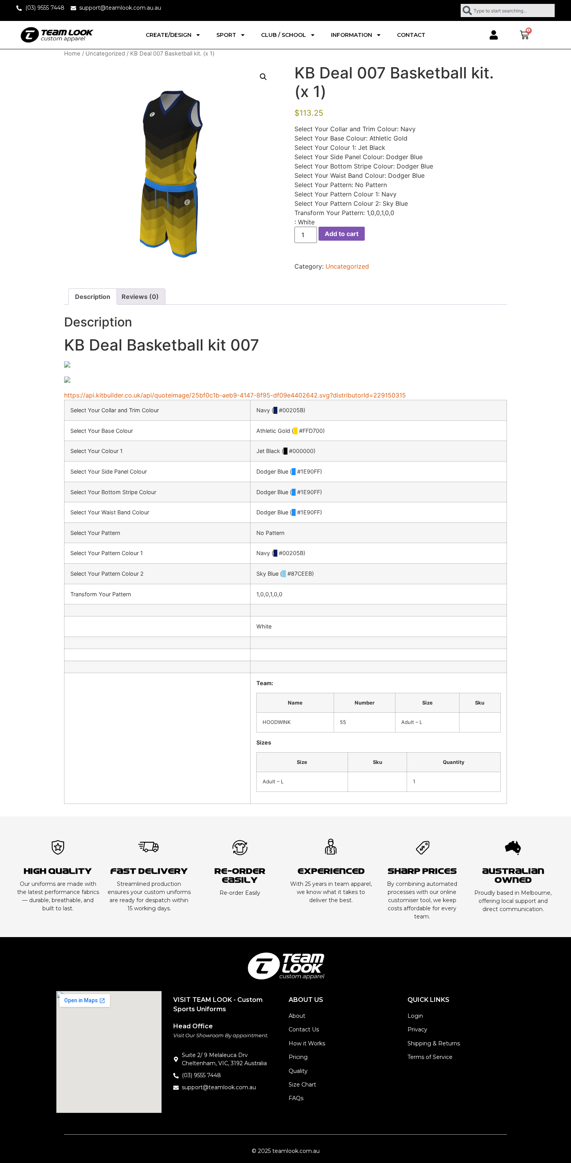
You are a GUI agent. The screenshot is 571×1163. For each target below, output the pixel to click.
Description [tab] (92, 296)
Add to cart (342, 234)
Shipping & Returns (433, 1043)
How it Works (307, 1043)
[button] (263, 77)
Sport (226, 34)
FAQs (296, 1098)
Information (351, 34)
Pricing (298, 1057)
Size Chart (302, 1084)
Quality (298, 1071)
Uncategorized (105, 53)
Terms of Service (430, 1057)
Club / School (283, 34)
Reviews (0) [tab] (140, 296)
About (297, 1015)
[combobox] (508, 10)
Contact (411, 34)
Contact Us (304, 1029)
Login (415, 1015)
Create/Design (168, 34)
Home (72, 53)
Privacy (417, 1029)
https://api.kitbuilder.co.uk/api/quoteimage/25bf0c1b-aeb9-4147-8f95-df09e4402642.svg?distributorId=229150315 (235, 395)
